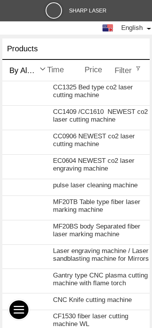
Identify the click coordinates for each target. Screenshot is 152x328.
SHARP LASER (87, 10)
